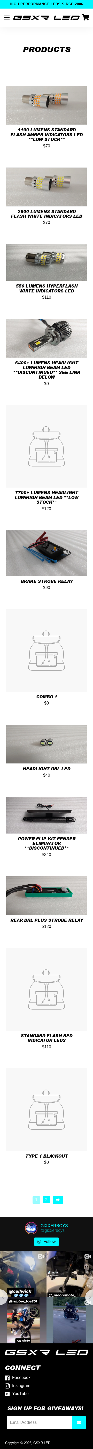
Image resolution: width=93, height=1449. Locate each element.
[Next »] (58, 1200)
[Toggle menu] (7, 17)
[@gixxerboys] (31, 1228)
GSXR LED (41, 1443)
